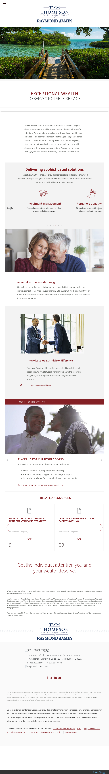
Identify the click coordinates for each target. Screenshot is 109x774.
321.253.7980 (38, 650)
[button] (10, 208)
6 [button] (61, 226)
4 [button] (55, 226)
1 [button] (48, 226)
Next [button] (101, 527)
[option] (30, 202)
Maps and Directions (37, 666)
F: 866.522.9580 (35, 662)
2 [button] (50, 226)
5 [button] (58, 226)
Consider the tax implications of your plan (42, 485)
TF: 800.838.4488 (53, 662)
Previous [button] (8, 527)
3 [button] (53, 226)
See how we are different (41, 385)
